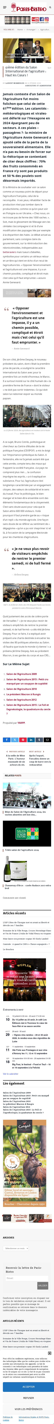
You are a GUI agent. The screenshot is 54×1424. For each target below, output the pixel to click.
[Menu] (4, 7)
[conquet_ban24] (27, 1218)
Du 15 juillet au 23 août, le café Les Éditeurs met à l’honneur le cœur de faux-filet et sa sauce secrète (29, 1023)
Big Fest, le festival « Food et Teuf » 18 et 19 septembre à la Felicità (31, 1066)
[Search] (50, 7)
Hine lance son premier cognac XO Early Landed (25, 939)
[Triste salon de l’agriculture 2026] (27, 834)
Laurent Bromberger (14, 83)
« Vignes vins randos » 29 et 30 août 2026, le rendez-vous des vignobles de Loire (31, 1038)
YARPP (21, 722)
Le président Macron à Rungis (23, 694)
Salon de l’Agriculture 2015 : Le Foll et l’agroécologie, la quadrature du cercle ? (28, 709)
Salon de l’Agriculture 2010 (21, 689)
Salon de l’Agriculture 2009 (21, 674)
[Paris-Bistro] (29, 7)
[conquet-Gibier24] (24, 1206)
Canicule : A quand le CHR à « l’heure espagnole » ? (26, 944)
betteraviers (9, 252)
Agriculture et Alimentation (38, 86)
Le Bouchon (8, 949)
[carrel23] (27, 23)
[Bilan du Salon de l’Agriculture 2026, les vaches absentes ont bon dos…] (27, 795)
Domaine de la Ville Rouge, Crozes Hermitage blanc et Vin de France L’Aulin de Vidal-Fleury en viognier (27, 932)
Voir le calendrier (10, 1073)
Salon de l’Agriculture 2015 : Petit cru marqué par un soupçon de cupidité (26, 1097)
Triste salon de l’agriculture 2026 (22, 850)
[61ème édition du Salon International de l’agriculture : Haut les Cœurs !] (27, 50)
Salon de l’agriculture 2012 (21, 699)
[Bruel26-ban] (27, 296)
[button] (49, 1353)
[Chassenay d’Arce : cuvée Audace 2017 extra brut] (27, 869)
